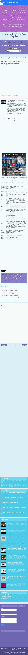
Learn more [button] (15, 2)
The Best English (7, 26)
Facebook (9, 281)
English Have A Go (22, 12)
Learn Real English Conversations (14, 31)
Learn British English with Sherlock (10, 502)
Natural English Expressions (7, 22)
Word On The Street (7, 24)
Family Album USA (4, 8)
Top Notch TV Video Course (8, 19)
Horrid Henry (14, 12)
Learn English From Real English (14, 35)
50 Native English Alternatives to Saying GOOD (13, 497)
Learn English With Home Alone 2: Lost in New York (13, 512)
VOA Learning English (15, 57)
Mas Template (22, 652)
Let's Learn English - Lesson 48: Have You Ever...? (10, 295)
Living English (4, 15)
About (9, 42)
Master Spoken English (20, 19)
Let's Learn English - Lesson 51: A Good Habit (10, 290)
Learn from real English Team (15, 274)
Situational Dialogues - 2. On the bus (14, 562)
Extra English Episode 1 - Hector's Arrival (15, 536)
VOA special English (13, 10)
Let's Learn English (10, 17)
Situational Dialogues (6, 12)
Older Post (24, 345)
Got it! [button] (1, 4)
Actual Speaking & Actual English (18, 24)
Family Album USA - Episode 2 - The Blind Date (16, 555)
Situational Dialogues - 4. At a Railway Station (16, 569)
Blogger (17, 653)
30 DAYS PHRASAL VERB (20, 22)
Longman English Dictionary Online (8, 594)
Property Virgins (11, 15)
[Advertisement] (14, 79)
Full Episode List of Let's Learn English (14, 113)
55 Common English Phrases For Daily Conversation (14, 492)
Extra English (22, 5)
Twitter (12, 281)
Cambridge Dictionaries (6, 596)
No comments (15, 95)
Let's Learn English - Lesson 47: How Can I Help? (10, 297)
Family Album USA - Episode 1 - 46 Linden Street (17, 522)
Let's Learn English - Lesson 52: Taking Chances (10, 288)
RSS (20, 48)
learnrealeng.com (4, 485)
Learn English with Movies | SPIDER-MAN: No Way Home (14, 507)
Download (14, 180)
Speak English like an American (18, 26)
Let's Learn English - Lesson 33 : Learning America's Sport (12, 62)
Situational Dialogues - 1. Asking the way (15, 529)
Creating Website (13, 652)
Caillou (9, 5)
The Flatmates (4, 10)
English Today (15, 5)
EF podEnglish (19, 17)
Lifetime (18, 15)
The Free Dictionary (5, 600)
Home (5, 5)
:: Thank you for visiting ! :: (21, 281)
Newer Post (4, 345)
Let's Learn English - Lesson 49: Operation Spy (10, 293)
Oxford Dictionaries (5, 598)
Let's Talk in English (13, 8)
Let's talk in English (23, 648)
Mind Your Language (23, 8)
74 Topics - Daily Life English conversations (16, 583)
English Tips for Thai (7, 648)
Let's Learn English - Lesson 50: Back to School (10, 292)
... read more (5, 494)
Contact (14, 42)
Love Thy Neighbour (22, 10)
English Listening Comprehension (14, 28)
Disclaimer (21, 42)
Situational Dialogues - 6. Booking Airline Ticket (16, 548)
